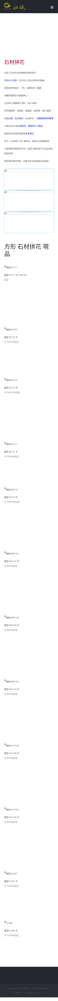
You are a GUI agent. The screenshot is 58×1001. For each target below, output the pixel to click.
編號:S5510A (11, 810)
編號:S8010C (11, 554)
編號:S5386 (11, 924)
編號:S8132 (11, 381)
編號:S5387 (11, 874)
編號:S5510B (11, 746)
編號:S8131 (11, 445)
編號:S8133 (11, 330)
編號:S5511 (11, 268)
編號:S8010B (11, 618)
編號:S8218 (11, 490)
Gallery (19, 268)
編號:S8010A (11, 682)
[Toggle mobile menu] (52, 7)
